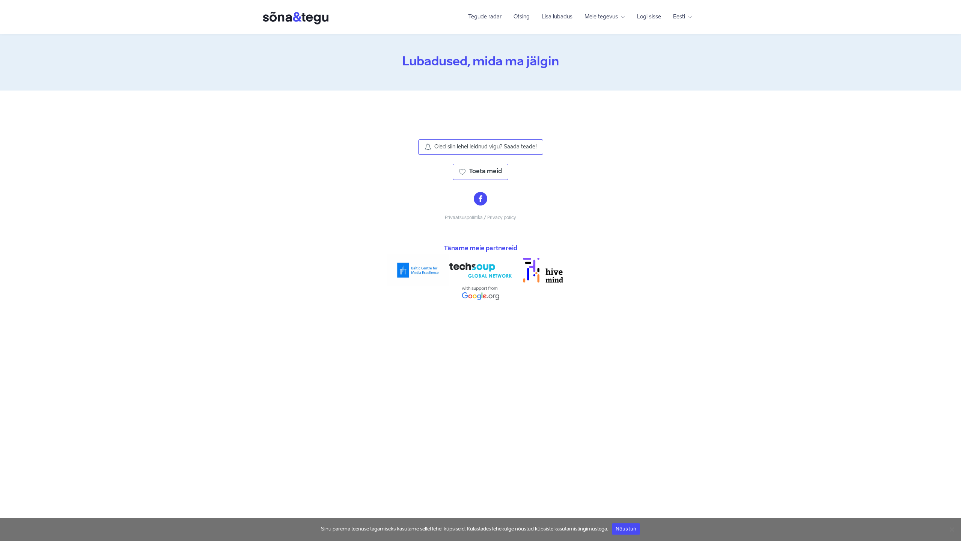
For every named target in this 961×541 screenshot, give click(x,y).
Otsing (522, 17)
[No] (951, 529)
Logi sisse (649, 17)
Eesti (679, 17)
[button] (480, 146)
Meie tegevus (601, 17)
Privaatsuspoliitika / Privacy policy (480, 218)
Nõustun (626, 529)
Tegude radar (485, 17)
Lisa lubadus (557, 17)
